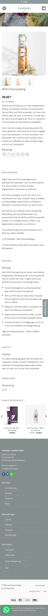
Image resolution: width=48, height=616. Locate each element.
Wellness (8, 524)
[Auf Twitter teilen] (13, 154)
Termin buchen (45, 308)
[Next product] (21, 21)
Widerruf (25, 560)
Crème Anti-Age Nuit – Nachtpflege (12, 429)
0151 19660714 (10, 465)
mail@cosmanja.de (10, 468)
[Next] (42, 53)
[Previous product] (26, 21)
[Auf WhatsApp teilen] (4, 154)
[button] (4, 8)
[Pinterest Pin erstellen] (23, 154)
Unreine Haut (31, 16)
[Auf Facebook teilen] (9, 154)
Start (13, 16)
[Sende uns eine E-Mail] (26, 2)
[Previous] (6, 53)
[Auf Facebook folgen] (21, 2)
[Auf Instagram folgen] (24, 2)
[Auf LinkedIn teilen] (27, 154)
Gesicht (21, 16)
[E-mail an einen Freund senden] (18, 154)
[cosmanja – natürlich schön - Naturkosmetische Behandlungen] (24, 8)
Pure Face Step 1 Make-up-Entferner (36, 429)
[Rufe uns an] (11, 474)
